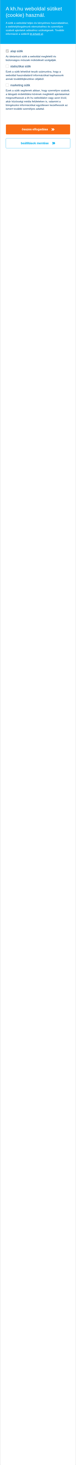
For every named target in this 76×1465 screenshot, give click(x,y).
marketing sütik (20, 85)
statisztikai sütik (20, 66)
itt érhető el (36, 33)
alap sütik (16, 51)
